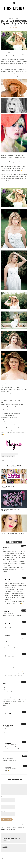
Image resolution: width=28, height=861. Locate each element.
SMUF (17, 18)
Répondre (24, 546)
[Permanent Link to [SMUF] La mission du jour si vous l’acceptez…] (14, 507)
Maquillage (12, 18)
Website (3, 811)
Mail (4, 804)
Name (4, 796)
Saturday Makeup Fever (5, 456)
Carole (5, 683)
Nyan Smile (6, 635)
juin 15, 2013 (13, 25)
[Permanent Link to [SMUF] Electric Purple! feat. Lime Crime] (14, 531)
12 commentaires (13, 29)
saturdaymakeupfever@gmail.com (15, 699)
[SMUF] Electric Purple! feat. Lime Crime (12, 533)
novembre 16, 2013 (4, 534)
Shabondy (6, 547)
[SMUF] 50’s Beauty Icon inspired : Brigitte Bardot (14, 22)
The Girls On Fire (8, 725)
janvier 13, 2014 (4, 487)
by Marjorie (13, 27)
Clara (4, 757)
